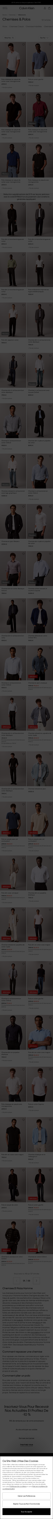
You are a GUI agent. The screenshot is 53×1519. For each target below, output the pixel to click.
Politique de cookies (17, 1486)
